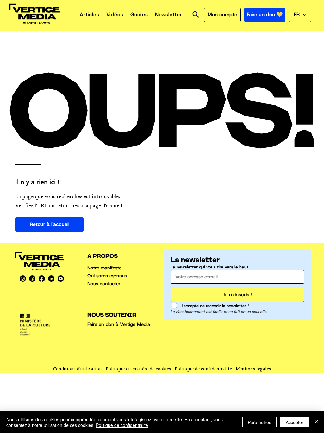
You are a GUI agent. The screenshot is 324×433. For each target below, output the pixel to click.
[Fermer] (316, 422)
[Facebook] (42, 278)
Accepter (294, 422)
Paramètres (259, 422)
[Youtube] (61, 278)
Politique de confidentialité (203, 369)
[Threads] (32, 278)
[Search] (195, 14)
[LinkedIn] (51, 278)
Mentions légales (253, 369)
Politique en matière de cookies (138, 369)
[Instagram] (23, 278)
